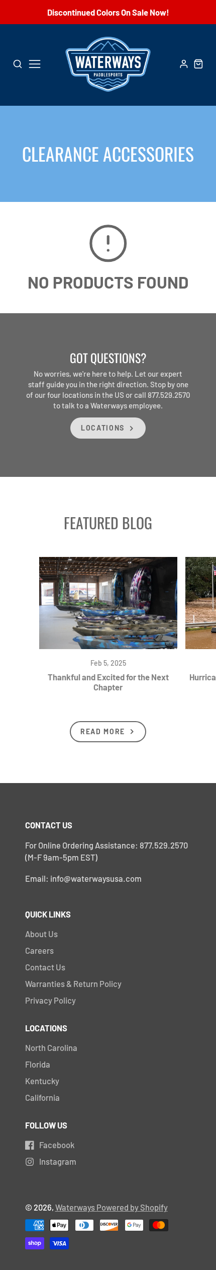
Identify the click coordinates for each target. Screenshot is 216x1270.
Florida (37, 1064)
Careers (39, 950)
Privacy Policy (50, 1000)
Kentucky (42, 1081)
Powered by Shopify (132, 1207)
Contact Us (45, 967)
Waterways (75, 1207)
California (42, 1097)
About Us (41, 934)
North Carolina (51, 1047)
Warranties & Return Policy (73, 983)
